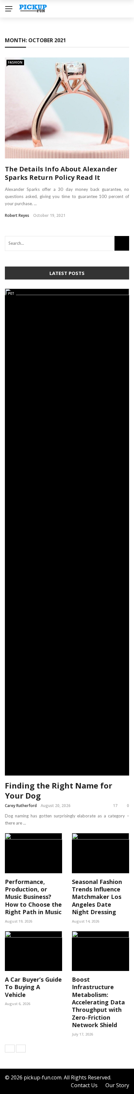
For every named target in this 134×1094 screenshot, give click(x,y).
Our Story (117, 1085)
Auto (17, 101)
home (18, 62)
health (20, 75)
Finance (21, 36)
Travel (19, 88)
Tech (17, 49)
